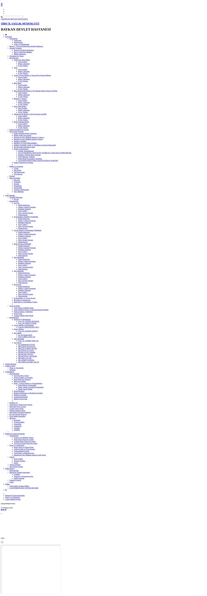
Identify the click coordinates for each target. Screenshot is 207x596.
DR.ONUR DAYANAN (26, 347)
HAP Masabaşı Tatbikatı (26, 157)
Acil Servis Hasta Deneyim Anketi (25, 443)
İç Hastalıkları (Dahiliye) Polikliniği (26, 217)
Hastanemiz (13, 38)
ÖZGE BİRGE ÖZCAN (26, 337)
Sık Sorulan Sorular (16, 467)
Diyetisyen (17, 285)
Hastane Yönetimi (15, 48)
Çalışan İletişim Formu (21, 451)
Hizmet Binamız (10, 364)
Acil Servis (17, 343)
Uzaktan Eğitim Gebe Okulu (23, 316)
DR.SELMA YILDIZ (25, 354)
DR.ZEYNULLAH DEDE (27, 356)
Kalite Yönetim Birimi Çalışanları (25, 133)
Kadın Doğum (19, 329)
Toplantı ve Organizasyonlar (23, 476)
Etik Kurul (17, 170)
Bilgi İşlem (17, 83)
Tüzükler (17, 428)
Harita (16, 463)
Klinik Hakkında (24, 205)
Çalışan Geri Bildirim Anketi (23, 438)
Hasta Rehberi (14, 374)
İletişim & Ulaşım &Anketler (15, 434)
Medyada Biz (14, 470)
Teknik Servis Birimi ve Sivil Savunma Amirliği (30, 114)
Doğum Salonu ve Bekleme (23, 312)
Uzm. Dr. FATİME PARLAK (28, 341)
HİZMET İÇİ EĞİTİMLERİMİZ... (26, 143)
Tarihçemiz (17, 40)
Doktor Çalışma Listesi (17, 410)
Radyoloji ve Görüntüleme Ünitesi (25, 302)
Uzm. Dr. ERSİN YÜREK (27, 323)
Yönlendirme (9, 372)
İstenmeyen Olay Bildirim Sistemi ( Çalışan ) (29, 137)
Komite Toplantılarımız (26, 151)
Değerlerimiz (18, 42)
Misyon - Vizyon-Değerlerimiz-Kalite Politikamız (26, 46)
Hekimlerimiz (14, 317)
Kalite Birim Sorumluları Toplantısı (30, 159)
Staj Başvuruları (19, 172)
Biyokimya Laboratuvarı (22, 300)
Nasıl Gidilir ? (23, 211)
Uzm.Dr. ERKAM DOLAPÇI (28, 327)
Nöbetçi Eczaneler (20, 395)
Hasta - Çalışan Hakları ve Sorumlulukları (28, 383)
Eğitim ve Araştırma (16, 166)
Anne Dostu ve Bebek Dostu (24, 308)
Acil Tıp (17, 203)
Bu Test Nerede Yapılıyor (18, 414)
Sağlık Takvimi (19, 478)
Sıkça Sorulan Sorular (25, 213)
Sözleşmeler (18, 188)
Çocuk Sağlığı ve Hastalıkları (24, 325)
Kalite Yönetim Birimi (21, 122)
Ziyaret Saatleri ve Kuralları (23, 377)
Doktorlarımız (23, 215)
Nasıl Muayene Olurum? (22, 379)
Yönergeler (17, 426)
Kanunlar (17, 420)
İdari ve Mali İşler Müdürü (23, 52)
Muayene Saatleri (20, 381)
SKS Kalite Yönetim (16, 131)
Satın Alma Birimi (20, 106)
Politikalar (17, 182)
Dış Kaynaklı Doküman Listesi (24, 147)
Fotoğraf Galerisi (15, 480)
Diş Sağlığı (17, 333)
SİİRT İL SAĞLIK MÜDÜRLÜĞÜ (20, 23)
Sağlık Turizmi (10, 366)
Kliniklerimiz (13, 201)
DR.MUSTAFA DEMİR (26, 352)
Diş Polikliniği (19, 271)
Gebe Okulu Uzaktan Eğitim (19, 486)
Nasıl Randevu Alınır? (21, 376)
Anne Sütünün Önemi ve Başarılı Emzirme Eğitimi (31, 310)
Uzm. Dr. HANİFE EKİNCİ (28, 331)
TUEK (16, 168)
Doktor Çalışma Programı (27, 207)
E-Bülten (17, 474)
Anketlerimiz (13, 436)
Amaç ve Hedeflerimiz (21, 44)
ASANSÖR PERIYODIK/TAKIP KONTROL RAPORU (38, 161)
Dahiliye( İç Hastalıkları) (22, 319)
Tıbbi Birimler (10, 195)
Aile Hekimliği (19, 257)
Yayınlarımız (18, 174)
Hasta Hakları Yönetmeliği (27, 385)
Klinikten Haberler (24, 209)
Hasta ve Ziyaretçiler (16, 368)
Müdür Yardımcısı (20, 54)
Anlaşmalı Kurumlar (21, 397)
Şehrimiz (12, 370)
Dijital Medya (10, 469)
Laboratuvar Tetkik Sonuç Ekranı (20, 405)
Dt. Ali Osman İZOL (25, 335)
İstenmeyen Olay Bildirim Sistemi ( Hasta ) (28, 139)
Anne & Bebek (14, 306)
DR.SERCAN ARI (24, 358)
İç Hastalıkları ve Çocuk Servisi (24, 298)
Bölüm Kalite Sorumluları (22, 135)
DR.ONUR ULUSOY (26, 350)
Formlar (16, 184)
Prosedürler (18, 186)
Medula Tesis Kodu (20, 399)
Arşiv (16, 68)
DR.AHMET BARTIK (26, 360)
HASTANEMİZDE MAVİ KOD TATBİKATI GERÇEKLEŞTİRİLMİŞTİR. (45, 153)
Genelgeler (17, 424)
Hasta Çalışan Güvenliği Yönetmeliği (30, 387)
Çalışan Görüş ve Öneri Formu (24, 449)
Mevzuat (17, 180)
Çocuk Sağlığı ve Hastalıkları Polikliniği (27, 230)
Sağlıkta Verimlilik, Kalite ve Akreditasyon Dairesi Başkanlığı (35, 145)
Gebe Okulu (18, 314)
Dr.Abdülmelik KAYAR (26, 345)
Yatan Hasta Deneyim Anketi (24, 439)
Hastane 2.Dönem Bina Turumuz (29, 155)
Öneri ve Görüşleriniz (16, 445)
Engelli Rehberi (19, 391)
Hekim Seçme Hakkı (25, 389)
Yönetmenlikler (19, 422)
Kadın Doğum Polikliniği (22, 244)
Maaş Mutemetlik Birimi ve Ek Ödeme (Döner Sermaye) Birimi (35, 91)
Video (11, 482)
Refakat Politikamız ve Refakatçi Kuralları (28, 393)
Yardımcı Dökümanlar (21, 190)
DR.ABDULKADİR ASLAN (28, 362)
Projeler (12, 176)
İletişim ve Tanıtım (20, 99)
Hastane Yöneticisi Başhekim (24, 50)
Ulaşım (11, 457)
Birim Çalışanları (24, 64)
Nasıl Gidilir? (22, 62)
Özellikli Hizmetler (15, 197)
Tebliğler (17, 430)
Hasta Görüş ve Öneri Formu (24, 447)
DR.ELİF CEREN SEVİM (27, 348)
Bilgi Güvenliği (14, 178)
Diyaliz (16, 199)
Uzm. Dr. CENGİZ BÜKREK (28, 321)
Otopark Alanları (19, 461)
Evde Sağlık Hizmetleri (17, 416)
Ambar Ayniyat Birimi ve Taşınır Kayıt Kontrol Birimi (32, 75)
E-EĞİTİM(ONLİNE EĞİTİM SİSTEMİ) (23, 488)
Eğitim (7, 484)
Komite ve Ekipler (20, 141)
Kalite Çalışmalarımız (21, 149)
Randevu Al (13, 403)
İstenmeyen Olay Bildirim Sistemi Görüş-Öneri (30, 455)
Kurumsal (8, 37)
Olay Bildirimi (19, 192)
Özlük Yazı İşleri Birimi (22, 60)
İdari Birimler (14, 58)
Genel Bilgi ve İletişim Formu (24, 453)
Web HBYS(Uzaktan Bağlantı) (20, 412)
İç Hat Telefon (23, 66)
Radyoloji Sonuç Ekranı (17, 407)
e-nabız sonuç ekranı (16, 408)
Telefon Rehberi (14, 465)
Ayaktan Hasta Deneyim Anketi (24, 441)
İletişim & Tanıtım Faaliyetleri (19, 472)
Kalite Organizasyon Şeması (19, 130)
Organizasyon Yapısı (16, 56)
